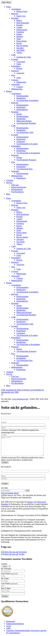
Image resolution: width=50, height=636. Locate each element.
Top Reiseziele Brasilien (26, 123)
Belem (19, 20)
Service (9, 183)
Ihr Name (5, 578)
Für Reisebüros (17, 192)
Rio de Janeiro (22, 46)
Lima (18, 77)
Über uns (15, 185)
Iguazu (19, 34)
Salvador (20, 48)
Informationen (22, 109)
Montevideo (21, 82)
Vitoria (19, 52)
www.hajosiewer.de (20, 399)
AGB (8, 626)
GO (27, 491)
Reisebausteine (22, 96)
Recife (19, 43)
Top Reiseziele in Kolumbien (28, 153)
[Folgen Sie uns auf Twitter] (12, 554)
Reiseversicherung (18, 187)
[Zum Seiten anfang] (10, 493)
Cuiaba (19, 27)
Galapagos (20, 141)
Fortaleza (20, 32)
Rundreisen (21, 98)
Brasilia (19, 25)
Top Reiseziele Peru (24, 169)
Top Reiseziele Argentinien (27, 100)
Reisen (9, 91)
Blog (8, 194)
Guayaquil (20, 62)
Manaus (19, 36)
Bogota (19, 68)
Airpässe (9, 180)
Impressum (10, 621)
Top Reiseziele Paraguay (26, 160)
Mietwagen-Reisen (24, 121)
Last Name (9, 583)
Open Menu (6, 2)
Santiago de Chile (23, 57)
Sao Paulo (20, 50)
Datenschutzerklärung (15, 624)
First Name (9, 573)
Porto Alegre (21, 41)
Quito (18, 64)
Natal (18, 39)
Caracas (19, 87)
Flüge (8, 7)
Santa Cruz (20, 16)
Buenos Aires (21, 11)
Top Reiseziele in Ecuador (27, 144)
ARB (8, 628)
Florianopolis (21, 30)
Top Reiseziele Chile (24, 132)
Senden (5, 596)
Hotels (19, 114)
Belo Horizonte (22, 23)
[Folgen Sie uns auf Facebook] (14, 552)
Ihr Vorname (6, 569)
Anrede (4, 564)
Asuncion (20, 73)
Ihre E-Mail (5, 588)
